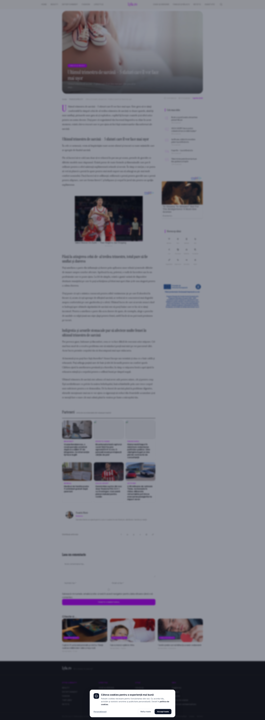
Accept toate (163, 711)
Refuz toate (146, 711)
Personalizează (100, 711)
